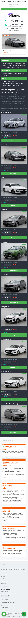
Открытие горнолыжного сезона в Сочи (9, 510)
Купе (17, 83)
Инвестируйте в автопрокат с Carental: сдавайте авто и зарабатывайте (10, 464)
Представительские (7, 73)
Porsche (13, 67)
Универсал (14, 81)
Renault (19, 63)
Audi (4, 63)
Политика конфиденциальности (8, 602)
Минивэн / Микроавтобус (13, 85)
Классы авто (6, 70)
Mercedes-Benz (6, 65)
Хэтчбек (9, 81)
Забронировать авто (14, 8)
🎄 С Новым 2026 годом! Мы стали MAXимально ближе (9, 448)
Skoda (8, 67)
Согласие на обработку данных (8, 605)
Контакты (14, 2)
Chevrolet (23, 65)
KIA (15, 65)
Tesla (17, 67)
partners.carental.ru (7, 468)
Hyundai (15, 63)
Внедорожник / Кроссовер (8, 83)
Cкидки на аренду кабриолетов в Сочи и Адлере (8, 487)
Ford (12, 65)
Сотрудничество (21, 1)
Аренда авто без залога (9, 528)
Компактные (21, 73)
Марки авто (5, 60)
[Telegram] (5, 596)
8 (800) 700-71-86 (5, 591)
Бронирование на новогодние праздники (8, 547)
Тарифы (4, 1)
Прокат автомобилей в (14, 4)
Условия (14, 1)
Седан (4, 81)
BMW (24, 63)
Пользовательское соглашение (8, 604)
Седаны (15, 73)
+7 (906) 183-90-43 (6, 589)
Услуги (9, 1)
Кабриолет (21, 83)
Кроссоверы (5, 75)
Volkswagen (9, 63)
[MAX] (9, 596)
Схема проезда (4, 607)
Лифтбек (5, 85)
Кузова (4, 78)
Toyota (4, 67)
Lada (19, 65)
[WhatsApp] (2, 596)
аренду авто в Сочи (13, 517)
